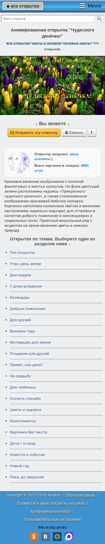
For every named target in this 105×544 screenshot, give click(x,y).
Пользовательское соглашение (52, 519)
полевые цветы (77, 43)
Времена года (22, 331)
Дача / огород (23, 443)
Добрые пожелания (27, 308)
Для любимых (23, 387)
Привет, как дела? (26, 364)
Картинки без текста (28, 432)
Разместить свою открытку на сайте (50, 503)
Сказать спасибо (25, 398)
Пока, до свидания (27, 477)
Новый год (19, 465)
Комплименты (23, 421)
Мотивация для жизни (30, 342)
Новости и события (27, 454)
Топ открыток (22, 252)
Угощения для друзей (29, 353)
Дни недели (20, 275)
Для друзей (20, 320)
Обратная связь (80, 495)
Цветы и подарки (25, 409)
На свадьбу (20, 376)
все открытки (23, 6)
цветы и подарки (46, 43)
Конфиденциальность (51, 511)
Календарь (20, 297)
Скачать (74, 132)
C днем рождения (26, 286)
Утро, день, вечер (25, 263)
